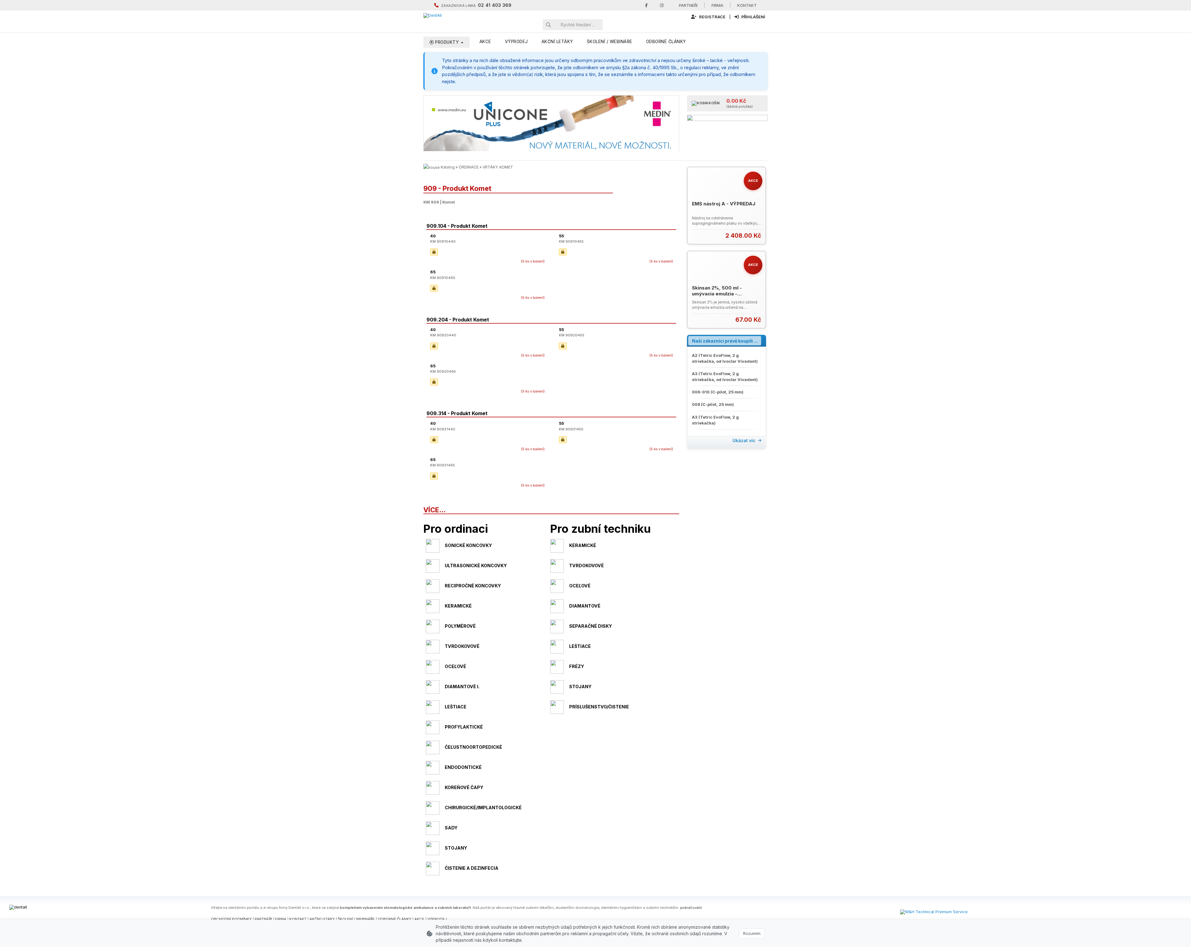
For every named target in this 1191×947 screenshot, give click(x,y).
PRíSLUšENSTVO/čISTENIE (599, 706)
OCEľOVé (580, 585)
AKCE (485, 41)
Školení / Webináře (609, 41)
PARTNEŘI (263, 919)
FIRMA (280, 919)
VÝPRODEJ (516, 41)
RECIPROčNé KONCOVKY (473, 585)
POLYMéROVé (460, 626)
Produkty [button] (447, 42)
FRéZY (576, 666)
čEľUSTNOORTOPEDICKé (473, 747)
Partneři (688, 5)
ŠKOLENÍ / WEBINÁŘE (356, 919)
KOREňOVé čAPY (464, 787)
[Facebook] (646, 5)
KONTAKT (297, 919)
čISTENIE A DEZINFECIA (471, 868)
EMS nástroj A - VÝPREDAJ (723, 204)
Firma (717, 5)
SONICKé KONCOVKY (468, 545)
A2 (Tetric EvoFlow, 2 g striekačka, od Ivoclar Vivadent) (725, 358)
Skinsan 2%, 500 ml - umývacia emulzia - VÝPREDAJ (717, 294)
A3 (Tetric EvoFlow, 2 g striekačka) (715, 420)
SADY (451, 827)
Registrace (711, 17)
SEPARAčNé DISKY (590, 626)
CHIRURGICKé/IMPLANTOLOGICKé (483, 807)
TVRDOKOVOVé (586, 565)
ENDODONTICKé (463, 767)
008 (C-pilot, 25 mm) (713, 404)
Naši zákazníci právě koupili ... (724, 340)
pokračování (691, 907)
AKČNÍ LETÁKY (322, 919)
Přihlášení (752, 17)
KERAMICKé (582, 545)
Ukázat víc (744, 440)
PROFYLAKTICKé (464, 726)
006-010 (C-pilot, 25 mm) (717, 392)
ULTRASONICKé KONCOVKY (476, 565)
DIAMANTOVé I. (462, 686)
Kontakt (747, 5)
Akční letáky (557, 41)
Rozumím (752, 933)
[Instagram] (661, 5)
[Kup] (757, 235)
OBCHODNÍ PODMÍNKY (231, 919)
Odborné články (666, 41)
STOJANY (580, 686)
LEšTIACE (580, 646)
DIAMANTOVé (584, 605)
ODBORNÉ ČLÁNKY (394, 919)
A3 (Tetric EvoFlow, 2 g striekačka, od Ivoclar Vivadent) (725, 376)
